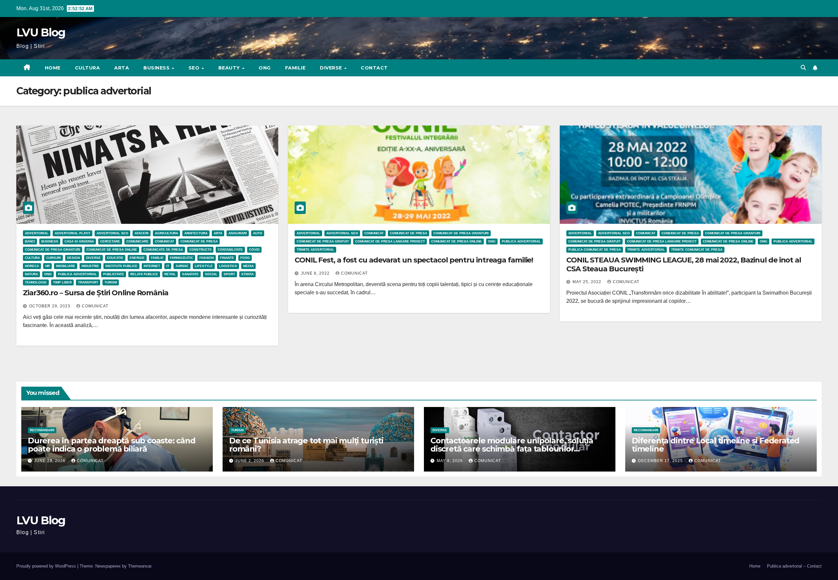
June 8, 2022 (316, 273)
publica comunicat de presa (594, 249)
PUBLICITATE (113, 274)
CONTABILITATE (230, 249)
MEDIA (248, 266)
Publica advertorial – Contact (794, 566)
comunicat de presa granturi (52, 249)
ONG (265, 68)
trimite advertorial (315, 249)
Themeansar (139, 566)
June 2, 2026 (250, 460)
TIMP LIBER (62, 282)
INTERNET (152, 266)
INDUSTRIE (90, 266)
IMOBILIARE (65, 266)
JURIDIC (182, 266)
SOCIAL (211, 274)
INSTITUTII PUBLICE (121, 266)
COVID (254, 249)
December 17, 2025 (661, 460)
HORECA (32, 266)
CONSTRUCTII (200, 249)
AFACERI (142, 233)
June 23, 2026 (50, 460)
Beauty (230, 68)
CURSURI (53, 258)
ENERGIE (137, 258)
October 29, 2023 (50, 306)
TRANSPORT (88, 282)
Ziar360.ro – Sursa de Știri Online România (95, 292)
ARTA (121, 68)
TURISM (110, 282)
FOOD (245, 258)
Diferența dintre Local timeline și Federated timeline (715, 445)
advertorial (36, 233)
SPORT (229, 274)
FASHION (206, 258)
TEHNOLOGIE (36, 282)
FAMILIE (295, 68)
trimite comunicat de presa (696, 249)
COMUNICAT (164, 241)
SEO (195, 68)
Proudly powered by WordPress (46, 566)
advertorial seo (112, 233)
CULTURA (87, 68)
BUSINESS (157, 68)
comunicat (95, 306)
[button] (803, 67)
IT (167, 266)
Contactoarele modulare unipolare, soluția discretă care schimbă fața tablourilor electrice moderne (511, 449)
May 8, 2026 (450, 460)
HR (47, 266)
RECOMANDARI (42, 430)
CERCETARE (110, 241)
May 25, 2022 (588, 282)
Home (53, 68)
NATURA (31, 274)
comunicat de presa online (111, 249)
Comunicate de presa (163, 249)
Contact (374, 68)
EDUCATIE (115, 258)
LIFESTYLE (204, 266)
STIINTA (247, 274)
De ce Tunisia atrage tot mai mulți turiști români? (306, 445)
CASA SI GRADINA (79, 241)
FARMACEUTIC (181, 258)
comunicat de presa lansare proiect (390, 241)
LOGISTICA (228, 266)
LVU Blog (40, 32)
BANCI (30, 241)
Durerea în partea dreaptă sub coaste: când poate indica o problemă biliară (111, 445)
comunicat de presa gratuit (323, 241)
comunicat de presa (199, 241)
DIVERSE (331, 68)
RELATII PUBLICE (144, 274)
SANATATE (190, 274)
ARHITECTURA (196, 233)
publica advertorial (77, 274)
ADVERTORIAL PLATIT (72, 233)
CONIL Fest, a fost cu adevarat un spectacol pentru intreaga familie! (414, 260)
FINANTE (227, 258)
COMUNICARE (137, 241)
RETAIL (170, 274)
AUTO (257, 233)
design (73, 258)
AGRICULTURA (166, 233)
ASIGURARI (237, 233)
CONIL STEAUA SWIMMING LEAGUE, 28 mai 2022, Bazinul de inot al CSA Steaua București (683, 264)
